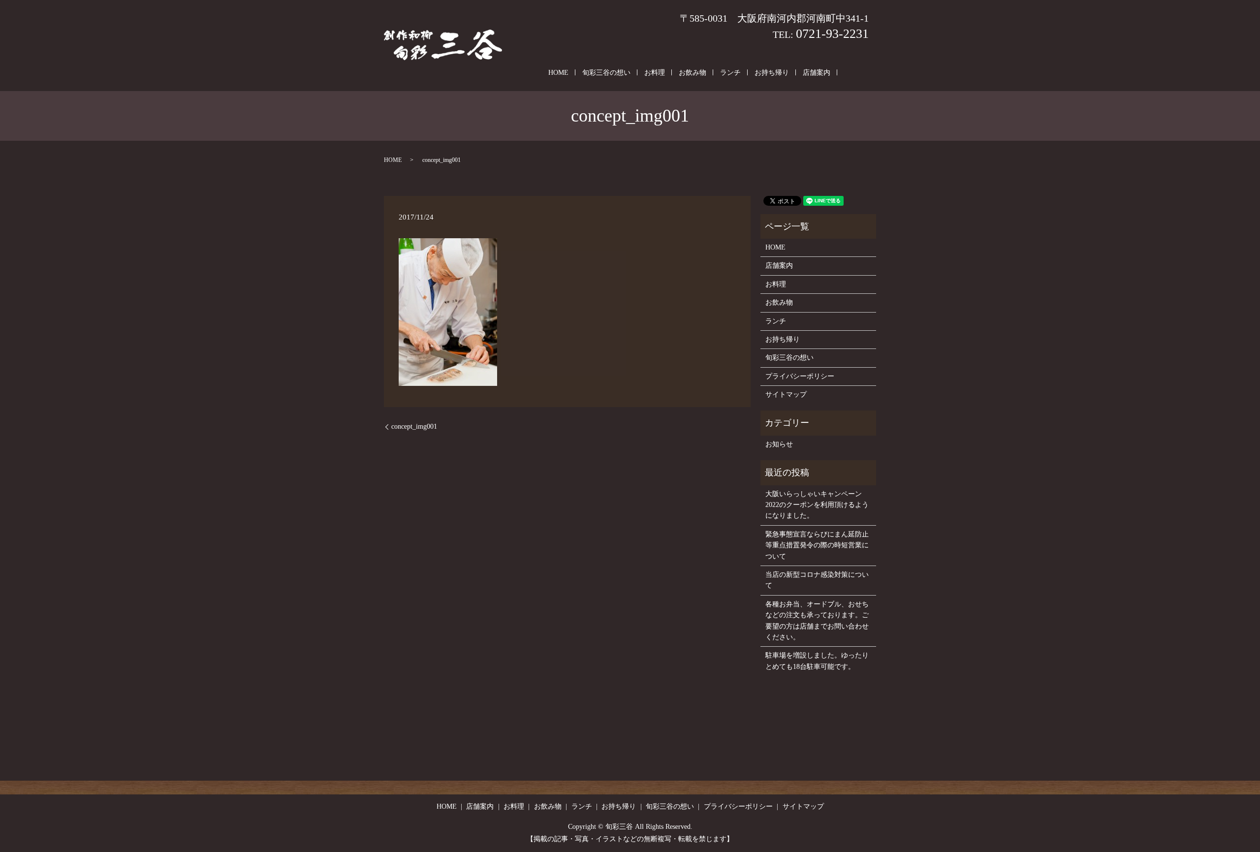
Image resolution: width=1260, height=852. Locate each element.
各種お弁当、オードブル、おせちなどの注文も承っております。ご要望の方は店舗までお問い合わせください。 (817, 620)
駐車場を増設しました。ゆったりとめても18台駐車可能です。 (817, 661)
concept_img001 (414, 426)
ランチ (730, 72)
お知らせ (779, 444)
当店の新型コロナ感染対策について (817, 580)
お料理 (654, 72)
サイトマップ (786, 394)
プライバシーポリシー (799, 376)
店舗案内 (816, 72)
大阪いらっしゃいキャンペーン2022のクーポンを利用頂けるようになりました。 (817, 505)
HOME (558, 72)
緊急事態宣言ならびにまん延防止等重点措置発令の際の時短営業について (817, 545)
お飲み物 (692, 72)
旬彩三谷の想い (606, 72)
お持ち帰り (772, 72)
